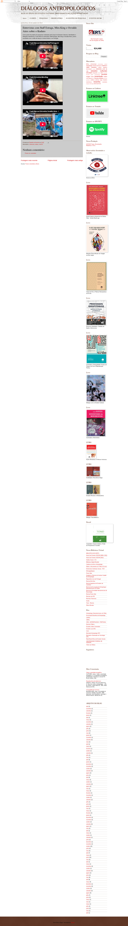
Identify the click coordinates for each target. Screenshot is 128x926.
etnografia (94, 72)
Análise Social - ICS (91, 560)
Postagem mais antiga (75, 160)
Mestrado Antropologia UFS (93, 633)
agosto (88, 726)
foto (102, 72)
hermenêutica (97, 74)
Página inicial (52, 160)
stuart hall (98, 83)
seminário (104, 82)
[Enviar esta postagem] (48, 142)
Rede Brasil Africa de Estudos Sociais (95, 639)
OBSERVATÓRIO (57, 18)
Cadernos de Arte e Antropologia (94, 564)
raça (101, 80)
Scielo (87, 600)
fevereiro (88, 713)
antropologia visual (91, 65)
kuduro (36, 144)
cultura (99, 67)
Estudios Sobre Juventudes (93, 626)
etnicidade (89, 72)
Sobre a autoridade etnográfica (94, 672)
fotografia (105, 72)
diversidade (89, 69)
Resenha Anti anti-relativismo (93, 681)
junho (87, 730)
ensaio (94, 69)
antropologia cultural (102, 64)
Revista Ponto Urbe (91, 594)
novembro (88, 708)
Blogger (73, 922)
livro (93, 78)
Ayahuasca (98, 65)
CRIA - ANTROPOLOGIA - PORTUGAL (96, 622)
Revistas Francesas (91, 598)
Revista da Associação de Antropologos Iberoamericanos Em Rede (96, 587)
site (95, 83)
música (41, 144)
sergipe (87, 83)
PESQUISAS (43, 18)
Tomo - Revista (90, 603)
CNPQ (87, 620)
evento (99, 72)
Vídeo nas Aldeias (90, 644)
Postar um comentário (30, 153)
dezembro (88, 764)
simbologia (91, 83)
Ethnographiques (90, 571)
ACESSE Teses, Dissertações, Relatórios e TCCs (94, 144)
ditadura (105, 67)
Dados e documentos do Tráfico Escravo (96, 566)
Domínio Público (90, 624)
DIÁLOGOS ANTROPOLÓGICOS (58, 8)
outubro (88, 750)
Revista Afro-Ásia (90, 581)
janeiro (88, 715)
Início (24, 18)
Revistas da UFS (90, 596)
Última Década (90, 605)
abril (87, 706)
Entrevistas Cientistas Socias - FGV (95, 568)
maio (87, 733)
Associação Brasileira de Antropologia (95, 615)
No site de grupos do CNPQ (97, 40)
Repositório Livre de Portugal (93, 579)
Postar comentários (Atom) (32, 164)
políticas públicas (95, 79)
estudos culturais (99, 71)
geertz (92, 74)
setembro (88, 710)
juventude (99, 76)
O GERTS (33, 18)
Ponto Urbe (89, 573)
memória (96, 78)
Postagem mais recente (29, 160)
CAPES (88, 617)
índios (92, 76)
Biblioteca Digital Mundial (92, 562)
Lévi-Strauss (89, 78)
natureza (105, 78)
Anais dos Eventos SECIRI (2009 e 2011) (96, 555)
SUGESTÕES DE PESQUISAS (76, 18)
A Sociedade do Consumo (92, 689)
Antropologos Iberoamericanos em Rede (96, 613)
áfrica (87, 64)
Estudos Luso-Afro (91, 628)
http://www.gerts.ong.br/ (97, 39)
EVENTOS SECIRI (95, 18)
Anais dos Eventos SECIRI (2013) (94, 557)
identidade (104, 74)
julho (87, 728)
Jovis (87, 631)
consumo (93, 67)
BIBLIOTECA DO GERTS (92, 553)
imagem (88, 76)
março (87, 719)
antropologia (93, 64)
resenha (97, 82)
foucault (87, 74)
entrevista (31, 144)
